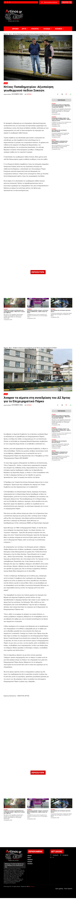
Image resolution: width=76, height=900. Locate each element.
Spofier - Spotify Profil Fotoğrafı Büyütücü (16, 899)
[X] (10, 2)
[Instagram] (7, 2)
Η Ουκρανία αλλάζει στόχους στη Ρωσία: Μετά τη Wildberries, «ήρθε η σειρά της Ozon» (61, 119)
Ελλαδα (54, 103)
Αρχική (6, 34)
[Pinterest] (66, 94)
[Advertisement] (26, 107)
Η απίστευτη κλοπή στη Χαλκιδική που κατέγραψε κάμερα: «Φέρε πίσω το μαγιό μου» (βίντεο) (61, 106)
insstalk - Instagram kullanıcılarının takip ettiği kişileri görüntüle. (48, 899)
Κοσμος (54, 116)
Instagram (65, 855)
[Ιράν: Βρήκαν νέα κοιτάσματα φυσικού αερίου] (61, 303)
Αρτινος (29, 94)
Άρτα (10, 34)
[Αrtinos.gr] (15, 15)
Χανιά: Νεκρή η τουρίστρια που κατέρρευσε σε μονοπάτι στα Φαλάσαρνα (60, 142)
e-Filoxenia (32, 886)
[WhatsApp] (70, 94)
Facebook (55, 855)
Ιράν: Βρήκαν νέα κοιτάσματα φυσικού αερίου (59, 131)
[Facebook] (5, 2)
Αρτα (5, 83)
